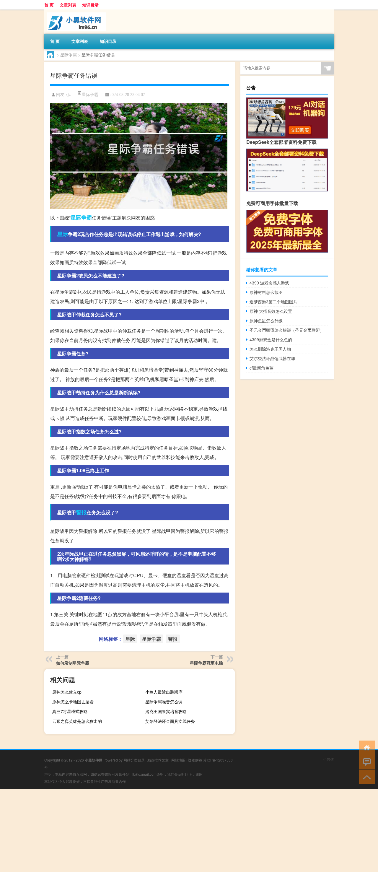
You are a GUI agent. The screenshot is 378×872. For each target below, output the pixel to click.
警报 (81, 512)
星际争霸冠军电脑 (206, 663)
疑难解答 (195, 759)
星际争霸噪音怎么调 (164, 702)
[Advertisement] (177, 830)
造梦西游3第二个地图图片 (273, 302)
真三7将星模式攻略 (70, 711)
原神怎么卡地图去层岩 (73, 702)
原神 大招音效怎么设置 (271, 311)
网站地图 (178, 759)
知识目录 (90, 5)
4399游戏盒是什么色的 (271, 339)
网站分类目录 (134, 759)
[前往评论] (365, 762)
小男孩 (328, 759)
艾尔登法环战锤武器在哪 (272, 358)
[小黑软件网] (75, 11)
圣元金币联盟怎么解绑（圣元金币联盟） (287, 330)
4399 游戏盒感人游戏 (269, 283)
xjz (68, 94)
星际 (62, 234)
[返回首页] (365, 747)
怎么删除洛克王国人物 (270, 349)
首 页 (49, 5)
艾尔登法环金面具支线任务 (170, 721)
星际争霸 (68, 55)
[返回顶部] (365, 776)
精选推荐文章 (158, 759)
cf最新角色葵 (261, 368)
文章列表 (68, 5)
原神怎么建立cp (67, 692)
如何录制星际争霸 (72, 663)
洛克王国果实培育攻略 (166, 711)
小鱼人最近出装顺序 (164, 692)
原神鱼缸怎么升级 (266, 320)
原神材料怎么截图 (266, 292)
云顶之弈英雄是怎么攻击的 (77, 721)
